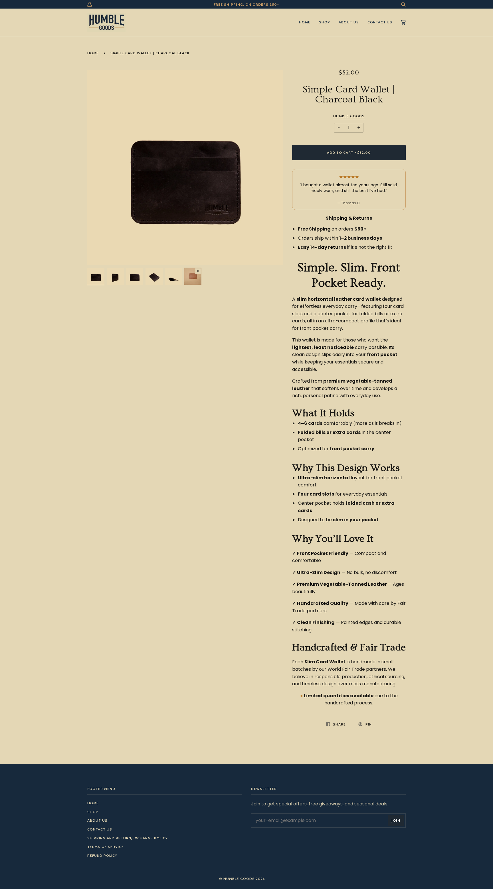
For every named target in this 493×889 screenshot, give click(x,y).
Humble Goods (349, 116)
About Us (97, 820)
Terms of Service (105, 846)
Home (93, 53)
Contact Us (99, 829)
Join (395, 820)
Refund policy (102, 855)
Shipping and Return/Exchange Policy (127, 838)
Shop (92, 812)
